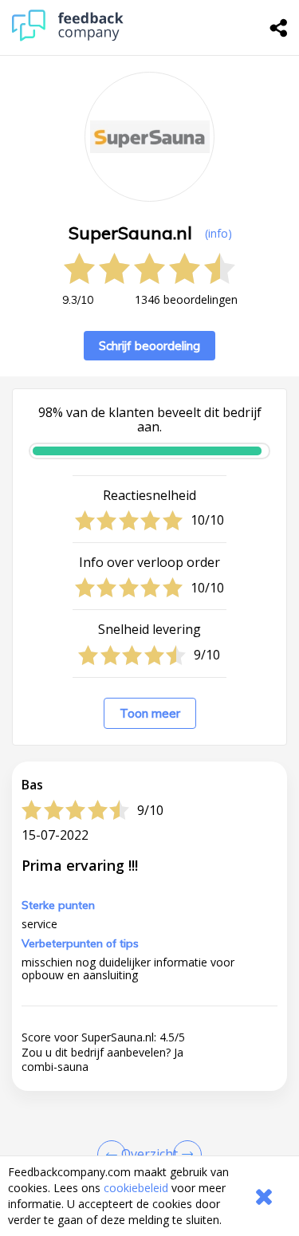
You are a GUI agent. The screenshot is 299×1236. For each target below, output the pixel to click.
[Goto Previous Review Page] (114, 1154)
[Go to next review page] (184, 1154)
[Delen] (279, 28)
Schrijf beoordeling (149, 345)
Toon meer (150, 713)
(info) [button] (218, 233)
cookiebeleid (136, 1187)
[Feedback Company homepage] (68, 37)
